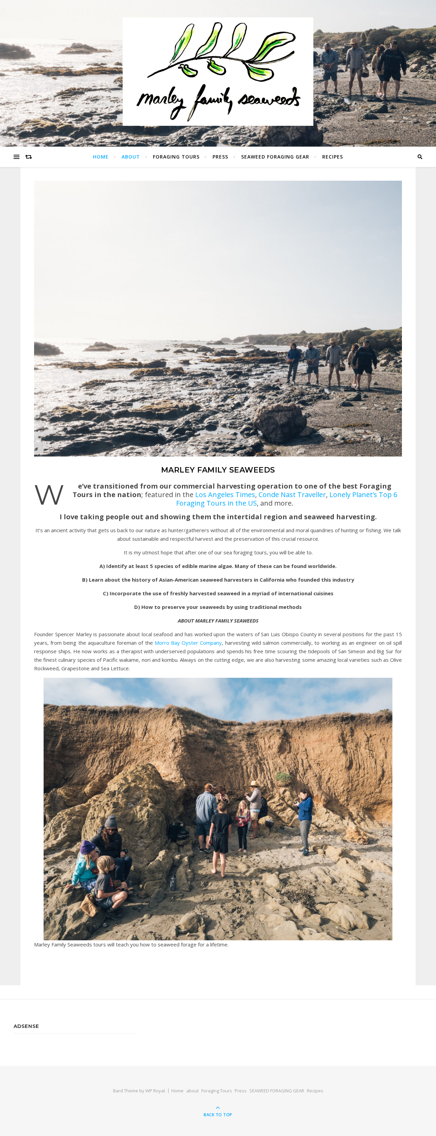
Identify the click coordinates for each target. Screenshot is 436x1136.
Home (101, 156)
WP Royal (155, 1091)
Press (220, 156)
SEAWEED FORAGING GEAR (275, 156)
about (131, 156)
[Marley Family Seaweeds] (218, 71)
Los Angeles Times (225, 494)
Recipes (332, 156)
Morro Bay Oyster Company (188, 642)
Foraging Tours (176, 156)
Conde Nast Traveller (292, 494)
